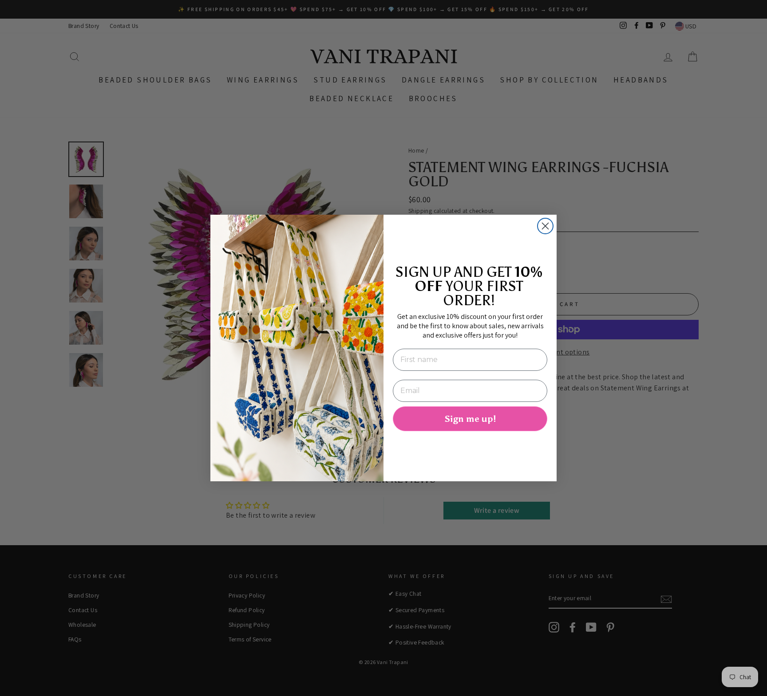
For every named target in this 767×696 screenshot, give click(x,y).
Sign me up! (470, 418)
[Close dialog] (545, 226)
